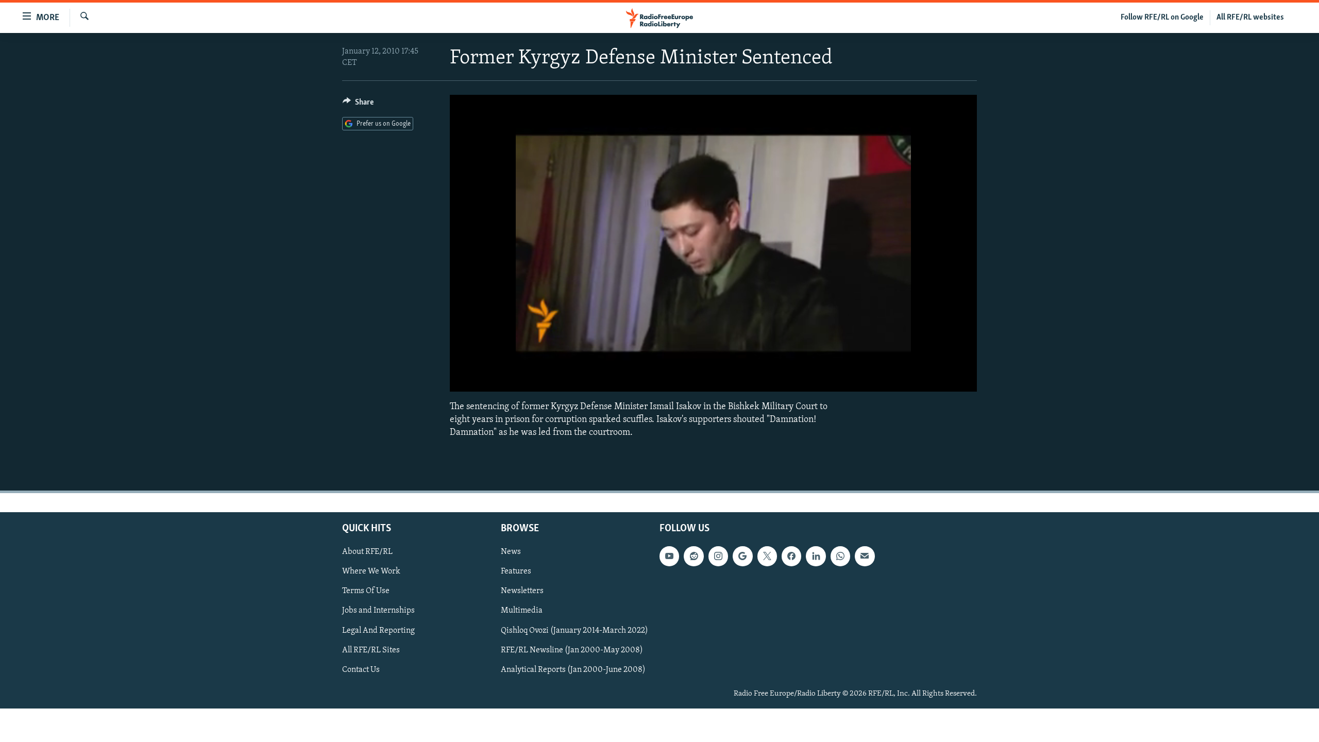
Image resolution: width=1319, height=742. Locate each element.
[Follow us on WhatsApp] (840, 556)
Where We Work (371, 572)
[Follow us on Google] (742, 556)
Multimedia (522, 611)
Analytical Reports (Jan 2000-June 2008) (573, 670)
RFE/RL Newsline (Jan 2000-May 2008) (572, 650)
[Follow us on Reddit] (693, 556)
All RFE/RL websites (1250, 17)
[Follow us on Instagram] (718, 556)
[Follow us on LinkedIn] (815, 556)
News (511, 552)
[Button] (358, 104)
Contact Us (361, 670)
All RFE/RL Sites (371, 650)
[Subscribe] (864, 556)
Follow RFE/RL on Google (1162, 17)
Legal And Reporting (378, 631)
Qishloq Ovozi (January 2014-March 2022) (574, 631)
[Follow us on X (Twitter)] (767, 556)
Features (516, 572)
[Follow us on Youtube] (669, 556)
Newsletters (522, 591)
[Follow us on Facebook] (791, 556)
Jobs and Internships (378, 611)
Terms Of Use (366, 591)
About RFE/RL (367, 552)
